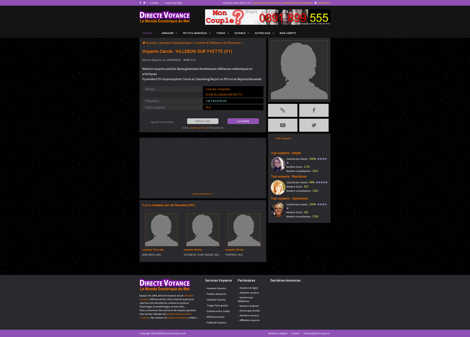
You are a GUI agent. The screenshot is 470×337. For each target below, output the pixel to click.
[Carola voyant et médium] (170, 17)
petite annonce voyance (298, 2)
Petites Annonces (195, 33)
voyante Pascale (153, 249)
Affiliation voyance (250, 320)
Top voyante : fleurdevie (289, 176)
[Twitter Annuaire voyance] (144, 2)
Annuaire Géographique (175, 43)
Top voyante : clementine (289, 198)
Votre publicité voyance (316, 333)
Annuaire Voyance (216, 288)
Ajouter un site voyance (267, 2)
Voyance (240, 33)
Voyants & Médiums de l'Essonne (217, 43)
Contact (154, 2)
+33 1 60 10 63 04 (216, 101)
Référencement (215, 316)
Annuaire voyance (249, 292)
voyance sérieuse (177, 317)
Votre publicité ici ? (203, 193)
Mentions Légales (278, 333)
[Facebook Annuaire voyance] (140, 2)
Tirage (220, 33)
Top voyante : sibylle (286, 153)
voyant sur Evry (197, 127)
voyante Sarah (234, 249)
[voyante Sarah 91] (244, 229)
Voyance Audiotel (249, 305)
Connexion (323, 2)
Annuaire (168, 33)
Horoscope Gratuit (250, 310)
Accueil (147, 33)
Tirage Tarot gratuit (217, 305)
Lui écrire (243, 121)
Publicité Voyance (216, 322)
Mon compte (288, 33)
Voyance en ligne (173, 2)
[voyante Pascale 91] (161, 229)
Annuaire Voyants (216, 299)
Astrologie (262, 33)
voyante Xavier (193, 249)
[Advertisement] (202, 166)
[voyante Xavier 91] (203, 229)
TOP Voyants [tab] (283, 138)
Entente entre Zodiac (218, 311)
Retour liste (202, 121)
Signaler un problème (162, 122)
